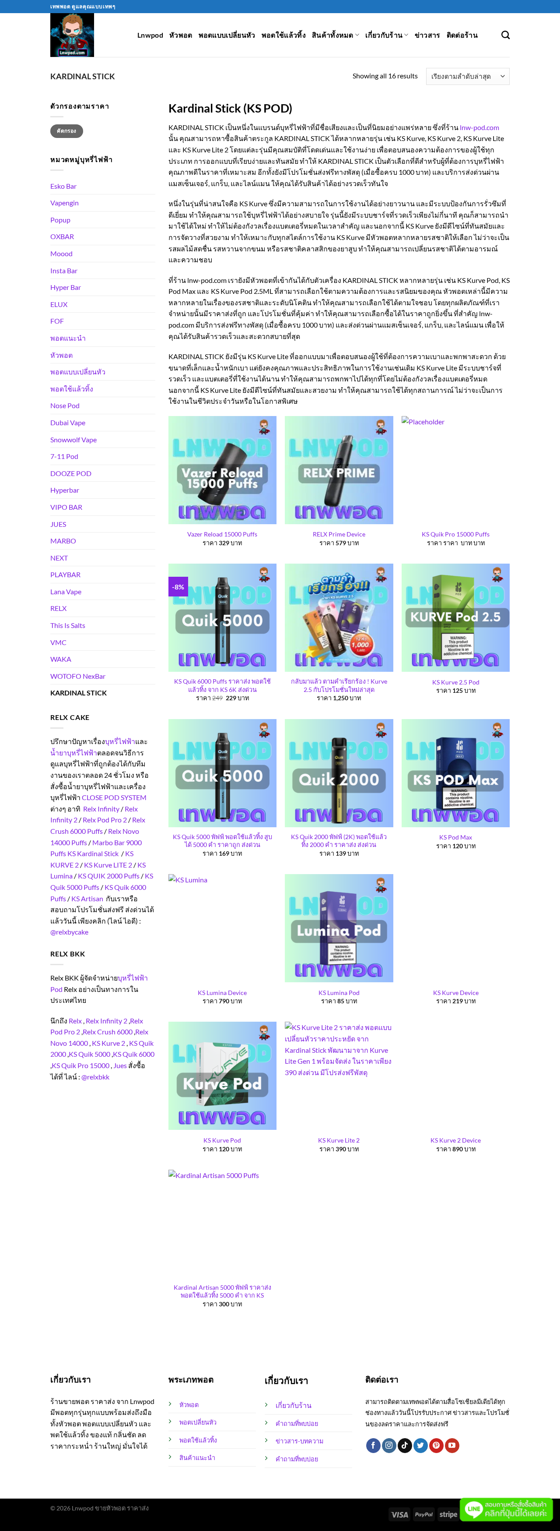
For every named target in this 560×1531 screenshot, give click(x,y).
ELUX (58, 304)
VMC (58, 642)
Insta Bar (63, 270)
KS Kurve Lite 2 (339, 1140)
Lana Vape (65, 591)
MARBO (63, 540)
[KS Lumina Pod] (339, 928)
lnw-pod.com (479, 127)
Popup (60, 219)
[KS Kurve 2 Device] (456, 1076)
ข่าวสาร (428, 35)
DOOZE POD (70, 473)
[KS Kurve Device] (456, 928)
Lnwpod (150, 35)
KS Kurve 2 (108, 1043)
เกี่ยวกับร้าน (383, 35)
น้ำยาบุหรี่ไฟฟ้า (73, 752)
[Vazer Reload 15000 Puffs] (222, 470)
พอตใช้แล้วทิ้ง (284, 35)
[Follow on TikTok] (405, 1445)
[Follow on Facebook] (373, 1445)
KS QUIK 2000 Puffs (109, 875)
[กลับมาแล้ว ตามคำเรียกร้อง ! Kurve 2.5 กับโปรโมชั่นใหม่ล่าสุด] (339, 618)
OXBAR (62, 236)
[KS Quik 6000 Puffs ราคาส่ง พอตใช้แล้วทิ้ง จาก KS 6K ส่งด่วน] (222, 618)
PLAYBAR (65, 574)
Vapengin (64, 202)
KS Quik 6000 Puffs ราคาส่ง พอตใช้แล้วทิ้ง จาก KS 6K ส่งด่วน (222, 685)
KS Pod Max (455, 837)
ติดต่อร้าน (462, 35)
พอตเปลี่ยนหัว (198, 1422)
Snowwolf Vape (73, 439)
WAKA (60, 659)
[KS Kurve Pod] (222, 1076)
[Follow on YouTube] (452, 1445)
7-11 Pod (64, 456)
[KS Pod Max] (456, 773)
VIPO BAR (66, 507)
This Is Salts (67, 625)
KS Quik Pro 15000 (80, 1065)
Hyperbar (64, 490)
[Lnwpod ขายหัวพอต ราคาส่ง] (87, 35)
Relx (75, 1020)
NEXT (59, 558)
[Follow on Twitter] (420, 1445)
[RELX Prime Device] (339, 470)
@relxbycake (69, 932)
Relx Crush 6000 (108, 1031)
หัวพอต (180, 35)
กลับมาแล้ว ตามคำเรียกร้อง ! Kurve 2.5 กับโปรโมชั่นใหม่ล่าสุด (339, 685)
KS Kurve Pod (222, 1140)
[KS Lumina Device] (222, 928)
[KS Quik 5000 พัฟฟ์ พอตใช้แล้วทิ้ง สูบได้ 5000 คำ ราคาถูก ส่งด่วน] (222, 773)
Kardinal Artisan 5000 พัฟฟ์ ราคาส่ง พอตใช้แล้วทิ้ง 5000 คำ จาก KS (222, 1291)
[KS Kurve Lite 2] (339, 1076)
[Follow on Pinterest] (436, 1445)
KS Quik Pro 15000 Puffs (456, 534)
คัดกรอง (66, 130)
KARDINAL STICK (78, 692)
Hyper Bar (65, 287)
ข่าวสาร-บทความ (299, 1441)
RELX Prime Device (339, 534)
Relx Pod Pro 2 (105, 819)
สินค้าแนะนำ (197, 1457)
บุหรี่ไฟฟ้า (120, 741)
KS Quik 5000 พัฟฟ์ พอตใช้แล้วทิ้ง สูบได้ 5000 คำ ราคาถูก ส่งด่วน (222, 841)
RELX (58, 608)
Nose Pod (65, 405)
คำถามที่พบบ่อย (297, 1423)
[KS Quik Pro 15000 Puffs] (456, 470)
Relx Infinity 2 (106, 1020)
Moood (61, 253)
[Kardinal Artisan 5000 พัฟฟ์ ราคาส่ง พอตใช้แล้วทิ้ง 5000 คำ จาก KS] (222, 1224)
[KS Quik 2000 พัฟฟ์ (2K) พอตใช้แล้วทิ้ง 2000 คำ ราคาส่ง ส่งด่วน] (339, 773)
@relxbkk (95, 1076)
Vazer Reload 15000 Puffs (222, 534)
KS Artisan (87, 898)
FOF (57, 321)
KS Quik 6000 (133, 1054)
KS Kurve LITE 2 (108, 865)
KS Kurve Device (456, 992)
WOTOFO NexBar (77, 676)
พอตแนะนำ (68, 338)
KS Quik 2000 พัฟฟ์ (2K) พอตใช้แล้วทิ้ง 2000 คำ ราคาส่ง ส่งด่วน (339, 841)
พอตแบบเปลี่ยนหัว (227, 35)
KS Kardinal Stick (93, 853)
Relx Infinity (101, 808)
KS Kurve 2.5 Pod (456, 682)
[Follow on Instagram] (389, 1445)
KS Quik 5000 (89, 1054)
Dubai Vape (67, 422)
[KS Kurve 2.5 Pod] (456, 618)
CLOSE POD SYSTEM (114, 797)
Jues (120, 1065)
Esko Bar (63, 186)
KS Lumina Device (222, 992)
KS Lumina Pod (339, 992)
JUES (58, 524)
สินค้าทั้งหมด (333, 35)
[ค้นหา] (505, 34)
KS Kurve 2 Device (455, 1140)
